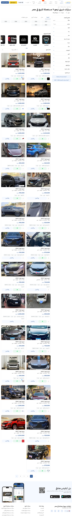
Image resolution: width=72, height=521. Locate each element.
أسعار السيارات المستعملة (61, 76)
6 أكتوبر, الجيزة (20, 225)
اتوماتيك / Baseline (33, 284)
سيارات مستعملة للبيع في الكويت (7, 508)
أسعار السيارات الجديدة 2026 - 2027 (61, 80)
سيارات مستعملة (61, 2)
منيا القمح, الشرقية (20, 255)
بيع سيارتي (13, 2)
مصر (67, 511)
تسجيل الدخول (5, 2)
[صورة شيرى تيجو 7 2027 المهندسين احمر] (13, 422)
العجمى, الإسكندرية (20, 316)
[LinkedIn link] (55, 511)
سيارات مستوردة (50, 2)
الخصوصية (41, 515)
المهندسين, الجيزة (45, 225)
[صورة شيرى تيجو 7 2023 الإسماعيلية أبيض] (39, 301)
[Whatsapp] (42, 79)
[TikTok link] (58, 511)
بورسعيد (47, 348)
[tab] (48, 17)
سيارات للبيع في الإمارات (25, 510)
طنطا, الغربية (46, 255)
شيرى (40, 75)
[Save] (28, 55)
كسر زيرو (48, 286)
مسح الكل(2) (55, 12)
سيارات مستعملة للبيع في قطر (8, 512)
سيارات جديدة (56, 2)
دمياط (22, 165)
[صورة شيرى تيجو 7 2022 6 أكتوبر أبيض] (39, 269)
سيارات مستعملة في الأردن (9, 510)
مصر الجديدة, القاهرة (45, 165)
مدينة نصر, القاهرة (45, 378)
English (20, 2)
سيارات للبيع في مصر (26, 508)
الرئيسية (42, 508)
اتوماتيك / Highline (11, 165)
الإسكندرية (21, 378)
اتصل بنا (42, 510)
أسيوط (47, 195)
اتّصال (32, 79)
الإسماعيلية (46, 316)
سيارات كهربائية (44, 2)
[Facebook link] (62, 511)
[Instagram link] (52, 511)
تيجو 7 (37, 75)
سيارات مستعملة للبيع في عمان (8, 515)
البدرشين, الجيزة (20, 284)
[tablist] (26, 17)
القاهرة (22, 195)
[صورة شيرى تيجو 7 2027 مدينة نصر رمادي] (39, 90)
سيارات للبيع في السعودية (25, 512)
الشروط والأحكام (40, 512)
